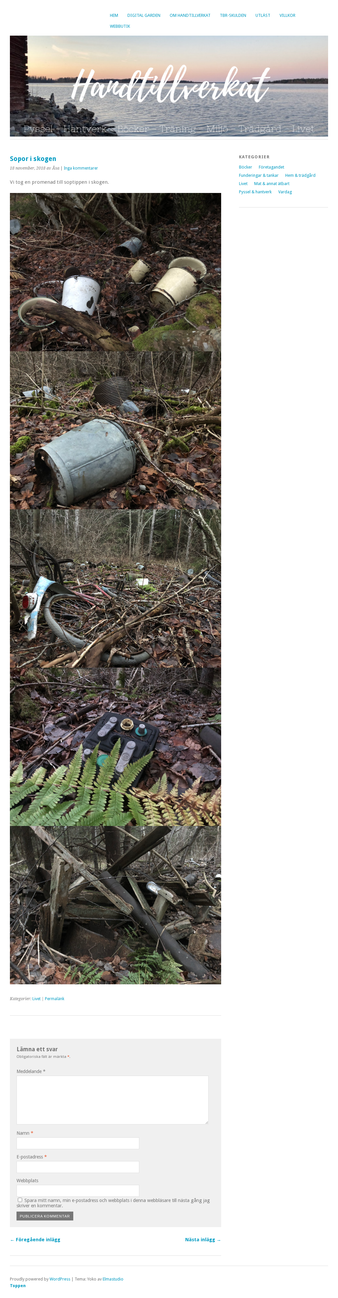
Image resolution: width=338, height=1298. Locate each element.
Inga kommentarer (81, 168)
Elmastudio (113, 1279)
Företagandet (271, 167)
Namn (25, 1133)
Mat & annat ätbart (271, 183)
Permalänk (54, 999)
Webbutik (120, 26)
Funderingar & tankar (259, 175)
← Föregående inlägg (35, 1239)
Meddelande (31, 1071)
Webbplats (27, 1180)
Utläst (262, 15)
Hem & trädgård (300, 175)
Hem (114, 15)
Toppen (18, 1285)
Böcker (245, 167)
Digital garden (143, 15)
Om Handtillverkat (190, 15)
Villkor (287, 15)
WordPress (60, 1279)
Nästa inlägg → (203, 1239)
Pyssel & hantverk (255, 191)
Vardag (285, 191)
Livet (36, 999)
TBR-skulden (233, 15)
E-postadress (32, 1156)
